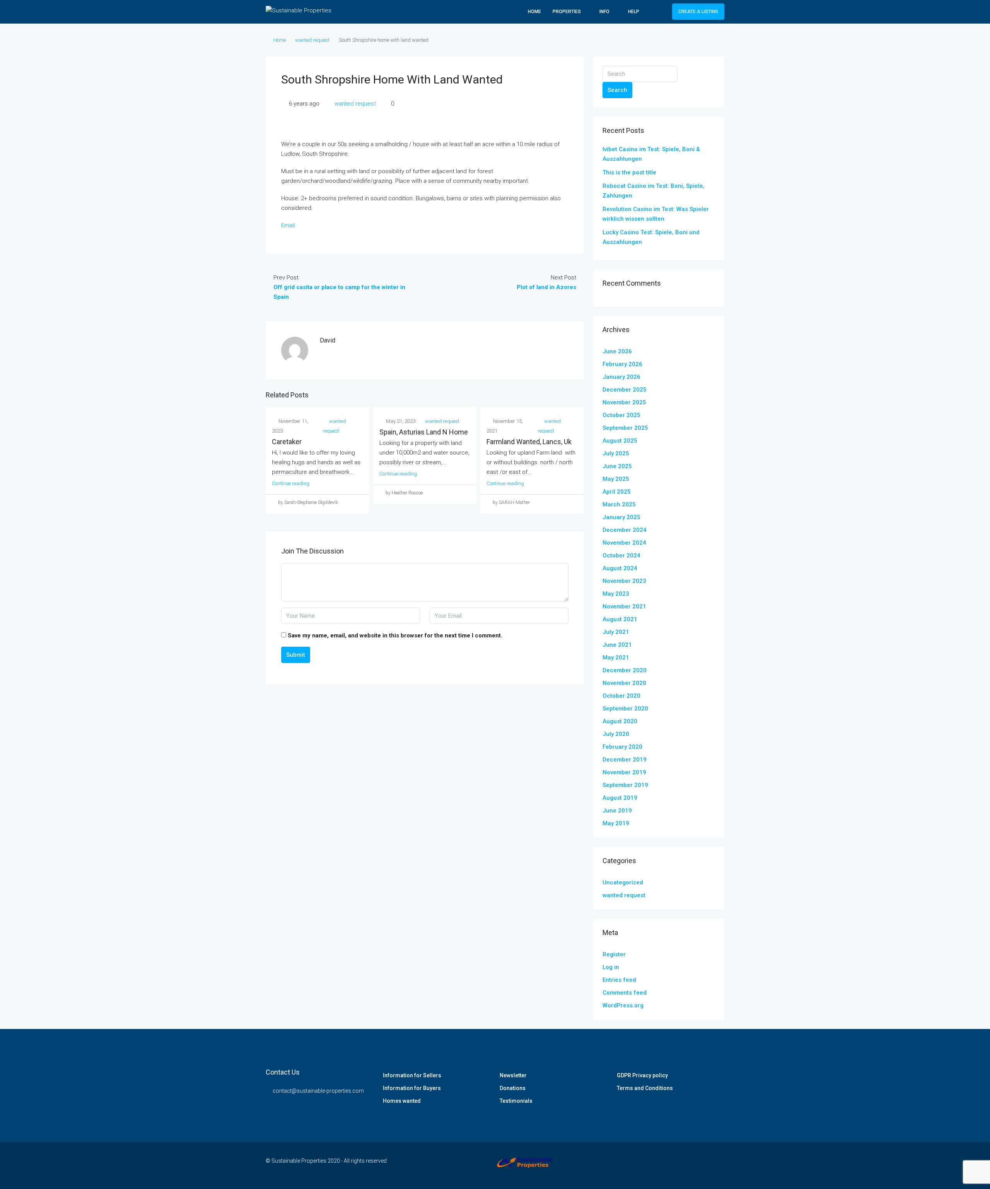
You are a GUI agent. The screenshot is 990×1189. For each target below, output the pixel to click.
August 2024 (620, 568)
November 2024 (624, 542)
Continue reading (290, 483)
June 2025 (617, 466)
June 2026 (617, 351)
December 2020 (625, 670)
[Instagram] (704, 1165)
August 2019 (620, 797)
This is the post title (629, 172)
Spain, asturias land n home (423, 432)
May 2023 (616, 593)
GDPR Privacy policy (642, 1075)
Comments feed (625, 992)
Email (288, 225)
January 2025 (621, 517)
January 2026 (621, 376)
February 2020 (622, 746)
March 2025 (619, 504)
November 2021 (624, 606)
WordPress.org (623, 1005)
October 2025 (621, 415)
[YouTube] (717, 1165)
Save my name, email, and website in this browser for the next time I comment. (395, 635)
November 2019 (624, 772)
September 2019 (625, 785)
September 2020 (625, 708)
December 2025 (625, 389)
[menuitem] (660, 11)
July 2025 (616, 453)
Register (614, 954)
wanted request (312, 40)
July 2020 (616, 734)
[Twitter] (690, 1165)
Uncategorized (623, 882)
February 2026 (622, 364)
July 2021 (616, 632)
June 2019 (617, 810)
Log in (611, 967)
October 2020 (621, 695)
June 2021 (617, 644)
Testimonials (516, 1101)
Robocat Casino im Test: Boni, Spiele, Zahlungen (654, 190)
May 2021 (616, 657)
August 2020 (620, 721)
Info (604, 11)
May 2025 (616, 478)
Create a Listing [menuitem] (698, 11)
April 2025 (617, 491)
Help (633, 11)
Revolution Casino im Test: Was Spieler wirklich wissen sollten (656, 214)
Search (617, 90)
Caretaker (287, 442)
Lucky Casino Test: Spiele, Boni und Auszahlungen (651, 237)
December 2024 (625, 529)
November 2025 (624, 402)
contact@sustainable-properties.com (318, 1091)
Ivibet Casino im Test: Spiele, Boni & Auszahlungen (651, 154)
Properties (567, 11)
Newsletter (513, 1075)
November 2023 (624, 580)
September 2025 (625, 427)
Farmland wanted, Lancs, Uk (529, 442)
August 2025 (620, 440)
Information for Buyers (412, 1088)
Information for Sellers (412, 1075)
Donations (513, 1088)
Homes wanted (402, 1101)
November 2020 (624, 683)
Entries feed (619, 979)
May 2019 (616, 823)
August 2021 (620, 619)
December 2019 (625, 759)
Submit (295, 654)
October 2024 (621, 555)
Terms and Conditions (645, 1088)
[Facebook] (677, 1165)
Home (534, 11)
